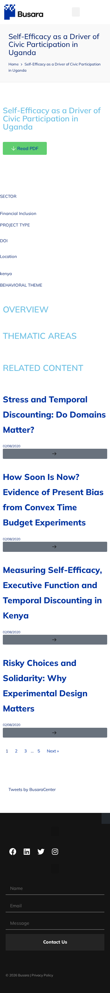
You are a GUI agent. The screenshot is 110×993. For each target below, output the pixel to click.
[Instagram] (55, 851)
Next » (53, 751)
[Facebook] (13, 851)
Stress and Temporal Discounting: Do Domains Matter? (54, 414)
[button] (76, 12)
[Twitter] (41, 851)
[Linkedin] (27, 851)
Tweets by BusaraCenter (32, 789)
